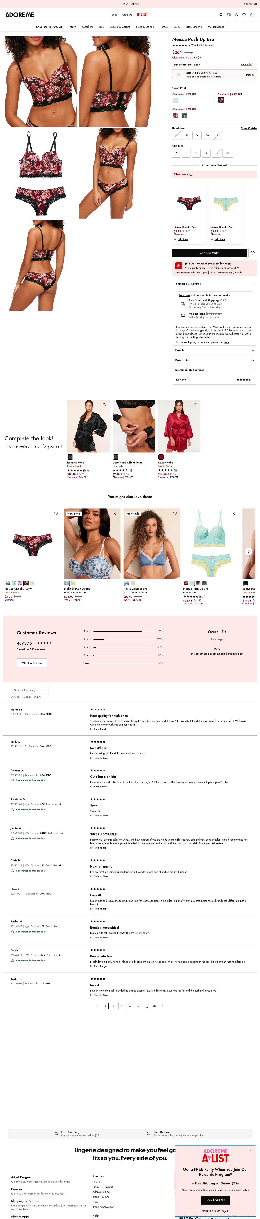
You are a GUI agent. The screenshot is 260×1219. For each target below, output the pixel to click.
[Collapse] (250, 1150)
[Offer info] (199, 57)
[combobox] (30, 690)
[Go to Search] (221, 15)
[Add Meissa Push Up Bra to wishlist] (252, 253)
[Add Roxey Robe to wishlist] (195, 404)
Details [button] (238, 272)
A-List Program (21, 1177)
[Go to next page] (162, 1006)
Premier (16, 1189)
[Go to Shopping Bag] (251, 15)
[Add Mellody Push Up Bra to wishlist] (115, 513)
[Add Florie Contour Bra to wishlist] (175, 513)
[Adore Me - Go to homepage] (20, 15)
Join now (184, 295)
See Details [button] (250, 4)
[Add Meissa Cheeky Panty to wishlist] (56, 513)
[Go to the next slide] (248, 551)
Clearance (181, 174)
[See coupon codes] (229, 15)
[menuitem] (50, 27)
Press (95, 1202)
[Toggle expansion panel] (252, 283)
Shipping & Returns (25, 1201)
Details (250, 75)
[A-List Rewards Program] (142, 14)
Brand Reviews (101, 1197)
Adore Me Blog (101, 1192)
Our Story (98, 1182)
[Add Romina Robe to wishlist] (104, 404)
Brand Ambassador (103, 1207)
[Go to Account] (236, 15)
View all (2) (247, 64)
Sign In (225, 1211)
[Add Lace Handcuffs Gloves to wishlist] (150, 404)
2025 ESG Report (103, 1187)
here (226, 342)
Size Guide (249, 128)
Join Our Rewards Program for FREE (208, 263)
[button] (193, 45)
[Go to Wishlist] (244, 15)
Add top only (209, 253)
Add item (183, 239)
